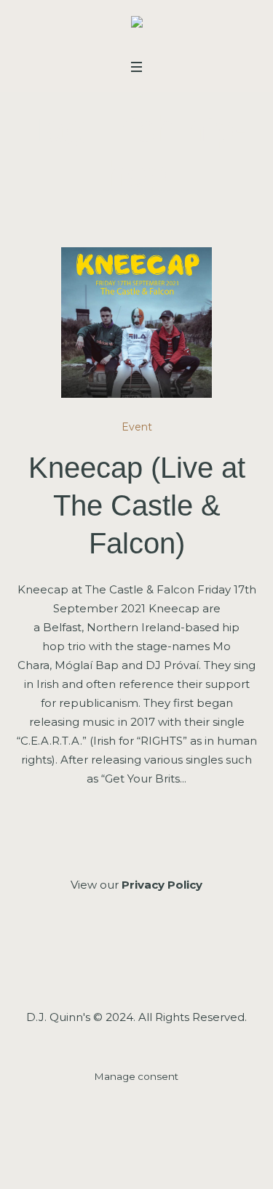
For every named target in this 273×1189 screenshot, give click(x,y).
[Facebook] (96, 963)
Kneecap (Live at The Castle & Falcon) (136, 505)
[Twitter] (174, 963)
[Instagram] (135, 963)
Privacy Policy (162, 885)
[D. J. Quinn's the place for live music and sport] (137, 25)
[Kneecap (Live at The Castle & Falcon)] (137, 323)
